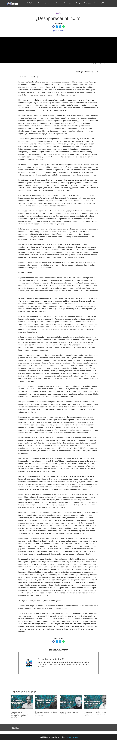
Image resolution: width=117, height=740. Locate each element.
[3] (84, 448)
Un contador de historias (69, 712)
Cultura (57, 3)
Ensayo (78, 3)
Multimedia (67, 3)
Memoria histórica (44, 3)
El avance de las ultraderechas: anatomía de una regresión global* (20, 714)
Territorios (30, 3)
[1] (19, 601)
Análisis (102, 3)
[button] (109, 3)
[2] (75, 123)
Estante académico (90, 3)
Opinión (58, 13)
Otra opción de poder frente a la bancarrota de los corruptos (95, 713)
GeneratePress (72, 737)
